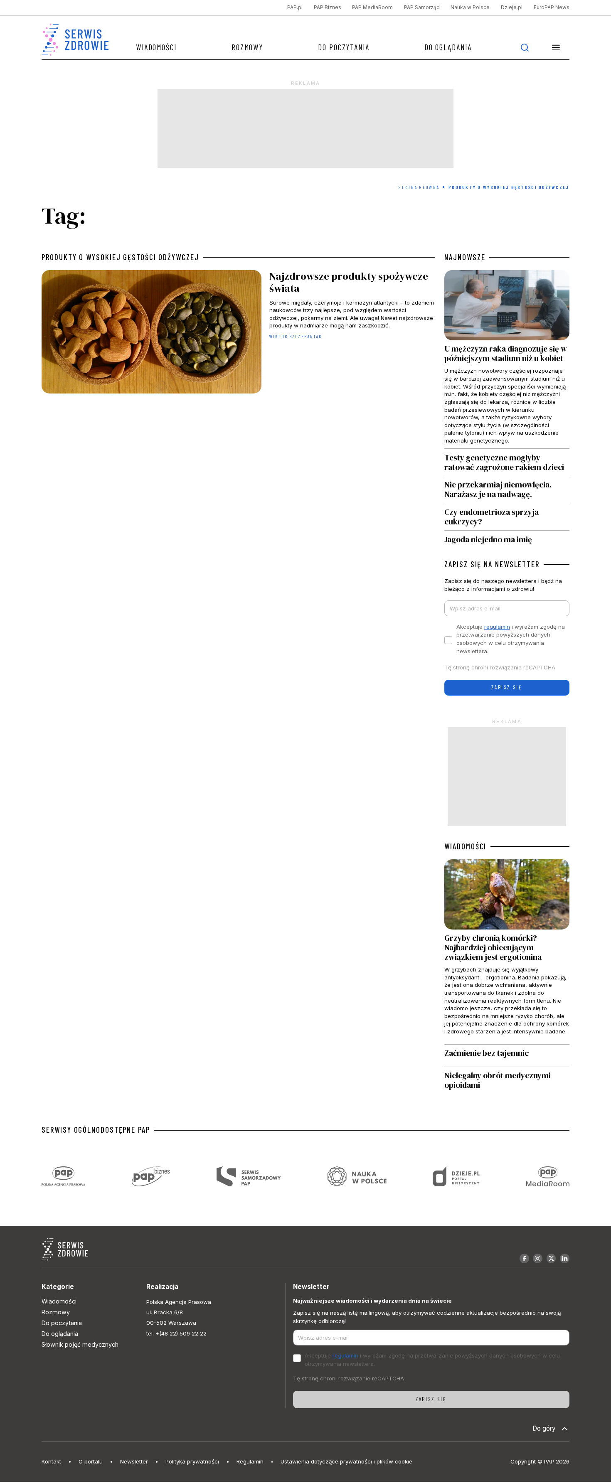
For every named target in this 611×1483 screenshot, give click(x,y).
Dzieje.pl (511, 7)
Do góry (544, 1428)
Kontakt (51, 1461)
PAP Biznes (327, 7)
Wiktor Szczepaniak (295, 336)
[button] (556, 47)
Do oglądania (448, 47)
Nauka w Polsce (470, 7)
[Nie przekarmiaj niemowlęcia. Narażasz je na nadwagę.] (506, 489)
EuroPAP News (551, 7)
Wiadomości (156, 47)
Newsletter (134, 1461)
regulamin (497, 626)
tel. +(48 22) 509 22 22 (176, 1333)
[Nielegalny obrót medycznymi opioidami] (506, 1080)
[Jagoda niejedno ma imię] (506, 537)
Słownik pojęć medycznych (80, 1344)
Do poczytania (344, 47)
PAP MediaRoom (372, 7)
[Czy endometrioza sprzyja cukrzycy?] (506, 516)
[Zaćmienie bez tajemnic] (506, 1056)
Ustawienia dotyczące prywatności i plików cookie (346, 1461)
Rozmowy (247, 47)
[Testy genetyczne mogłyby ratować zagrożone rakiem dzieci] (506, 462)
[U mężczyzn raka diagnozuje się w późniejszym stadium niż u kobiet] (506, 359)
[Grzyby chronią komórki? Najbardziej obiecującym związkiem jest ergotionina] (506, 951)
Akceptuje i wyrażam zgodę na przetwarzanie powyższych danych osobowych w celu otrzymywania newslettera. (510, 639)
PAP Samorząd (422, 7)
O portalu (91, 1461)
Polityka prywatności (192, 1461)
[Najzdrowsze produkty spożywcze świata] (238, 334)
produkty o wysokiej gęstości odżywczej (120, 257)
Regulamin (250, 1461)
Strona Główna (419, 187)
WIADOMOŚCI (465, 846)
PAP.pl (295, 7)
